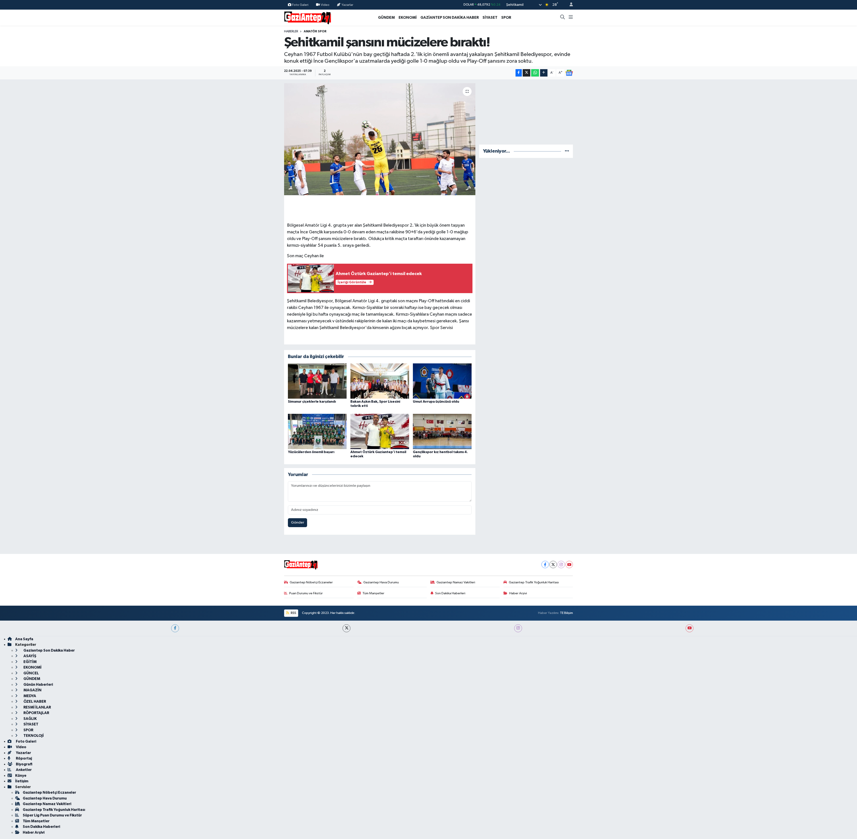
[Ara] (562, 18)
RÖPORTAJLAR (36, 713)
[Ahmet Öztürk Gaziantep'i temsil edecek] (379, 431)
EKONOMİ (408, 17)
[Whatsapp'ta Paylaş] (535, 73)
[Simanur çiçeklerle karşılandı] (317, 381)
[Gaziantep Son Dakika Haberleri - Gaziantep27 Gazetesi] (307, 17)
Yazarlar (347, 4)
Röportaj (23, 758)
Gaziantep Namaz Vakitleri (456, 582)
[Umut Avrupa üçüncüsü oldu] (442, 381)
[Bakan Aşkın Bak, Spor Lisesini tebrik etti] (379, 381)
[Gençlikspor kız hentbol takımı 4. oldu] (442, 431)
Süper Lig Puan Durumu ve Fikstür (52, 815)
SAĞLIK (30, 719)
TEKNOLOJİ (33, 735)
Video (325, 4)
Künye (20, 775)
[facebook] (175, 628)
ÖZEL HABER (34, 701)
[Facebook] (545, 564)
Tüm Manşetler (373, 593)
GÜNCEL (31, 673)
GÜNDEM (386, 17)
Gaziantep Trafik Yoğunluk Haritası (534, 582)
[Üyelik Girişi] (569, 5)
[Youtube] (569, 564)
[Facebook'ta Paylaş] (519, 73)
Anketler (23, 770)
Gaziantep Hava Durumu (381, 582)
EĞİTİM (30, 662)
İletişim (21, 781)
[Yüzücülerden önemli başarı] (317, 431)
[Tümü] (567, 151)
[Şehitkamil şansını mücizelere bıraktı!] (379, 139)
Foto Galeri (300, 4)
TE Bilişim (566, 613)
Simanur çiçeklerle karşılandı (312, 401)
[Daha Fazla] (543, 73)
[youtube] (689, 628)
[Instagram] (561, 564)
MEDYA (29, 696)
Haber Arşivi (518, 593)
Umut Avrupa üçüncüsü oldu (436, 401)
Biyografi (23, 764)
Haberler (291, 31)
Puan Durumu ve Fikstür (306, 593)
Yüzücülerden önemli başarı (311, 452)
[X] (553, 564)
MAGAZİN (32, 690)
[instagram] (518, 628)
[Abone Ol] (569, 73)
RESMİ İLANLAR (37, 707)
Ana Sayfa (24, 639)
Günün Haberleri (38, 684)
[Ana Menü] (571, 18)
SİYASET (490, 17)
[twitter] (346, 628)
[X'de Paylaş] (526, 73)
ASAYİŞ (29, 656)
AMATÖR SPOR (315, 31)
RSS (293, 613)
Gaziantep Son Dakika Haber (49, 650)
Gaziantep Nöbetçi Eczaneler (311, 582)
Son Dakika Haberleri (450, 593)
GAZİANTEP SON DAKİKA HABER (449, 17)
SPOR (506, 17)
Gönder (297, 522)
